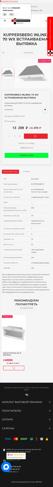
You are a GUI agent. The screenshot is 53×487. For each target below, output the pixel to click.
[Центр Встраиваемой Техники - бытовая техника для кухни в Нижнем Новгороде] (21, 21)
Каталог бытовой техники (22, 402)
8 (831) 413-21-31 (26, 148)
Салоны (8, 428)
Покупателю (12, 410)
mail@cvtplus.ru (12, 472)
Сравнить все (27, 308)
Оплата (8, 419)
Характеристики (10, 172)
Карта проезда (25, 452)
